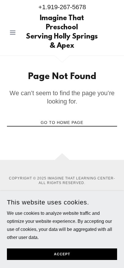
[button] (15, 32)
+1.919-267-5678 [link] (62, 7)
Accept (62, 254)
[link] (61, 32)
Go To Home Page (62, 122)
